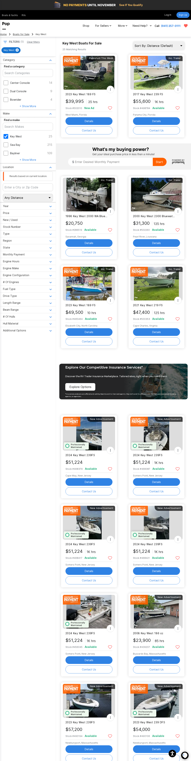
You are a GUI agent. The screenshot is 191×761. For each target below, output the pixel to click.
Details (89, 121)
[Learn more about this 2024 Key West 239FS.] (89, 434)
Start (159, 162)
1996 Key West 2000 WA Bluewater (86, 216)
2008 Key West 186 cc (148, 633)
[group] (11, 50)
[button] (172, 753)
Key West (16, 136)
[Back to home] (6, 26)
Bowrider (15, 99)
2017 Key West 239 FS (148, 94)
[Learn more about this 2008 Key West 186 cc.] (156, 612)
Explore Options (80, 387)
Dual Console (18, 91)
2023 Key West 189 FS (80, 94)
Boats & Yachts (10, 15)
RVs (24, 15)
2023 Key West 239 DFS (149, 722)
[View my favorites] (186, 26)
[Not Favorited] (110, 107)
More (121, 25)
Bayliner (15, 153)
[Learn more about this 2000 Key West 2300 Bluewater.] (156, 195)
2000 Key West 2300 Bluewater (154, 216)
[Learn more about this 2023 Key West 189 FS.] (89, 73)
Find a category (14, 66)
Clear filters (33, 42)
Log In (168, 14)
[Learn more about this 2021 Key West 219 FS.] (156, 284)
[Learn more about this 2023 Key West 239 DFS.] (156, 701)
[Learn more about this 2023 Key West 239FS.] (89, 701)
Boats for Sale (21, 34)
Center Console (20, 82)
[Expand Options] (110, 89)
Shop (86, 25)
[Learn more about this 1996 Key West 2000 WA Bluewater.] (89, 195)
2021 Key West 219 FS (148, 305)
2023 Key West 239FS (80, 722)
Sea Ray (15, 144)
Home (3, 34)
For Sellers (102, 25)
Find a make (12, 120)
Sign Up (183, 14)
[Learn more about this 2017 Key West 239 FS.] (156, 73)
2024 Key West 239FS (80, 455)
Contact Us (89, 130)
